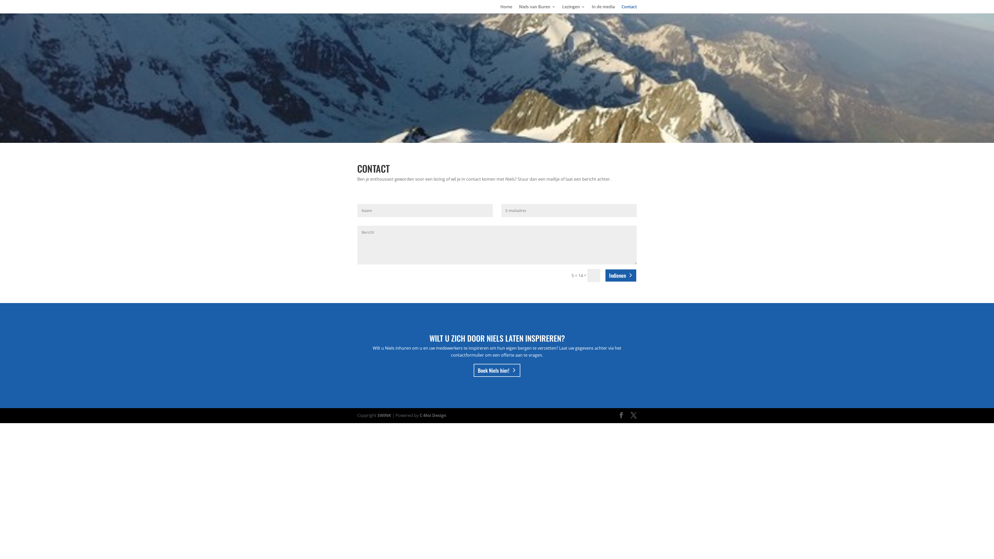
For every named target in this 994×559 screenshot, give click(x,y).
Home (506, 7)
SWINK (384, 415)
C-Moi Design (433, 415)
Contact (629, 7)
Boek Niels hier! (493, 370)
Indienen (617, 275)
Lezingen (571, 7)
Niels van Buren (534, 7)
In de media (603, 7)
